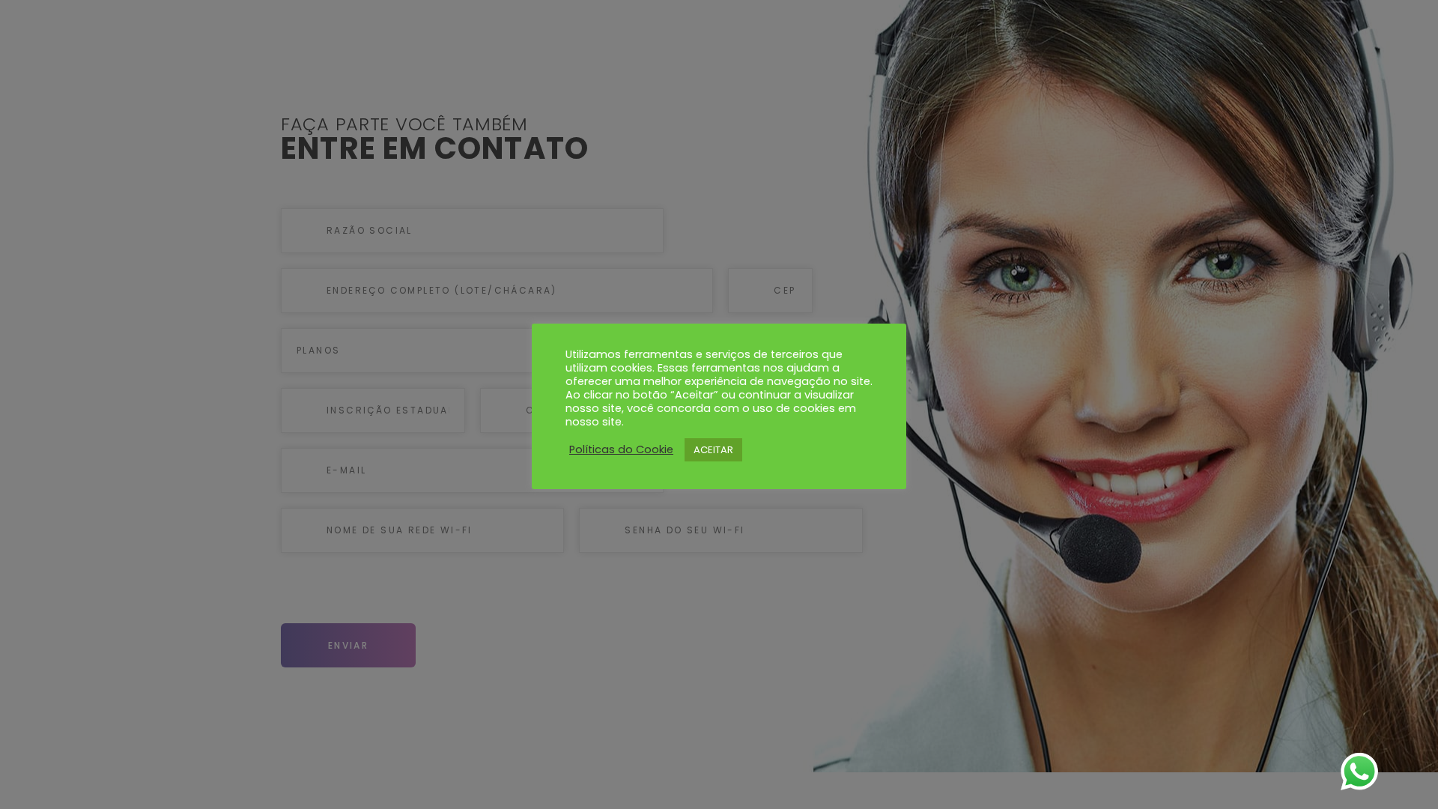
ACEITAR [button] (713, 450)
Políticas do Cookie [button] (621, 449)
